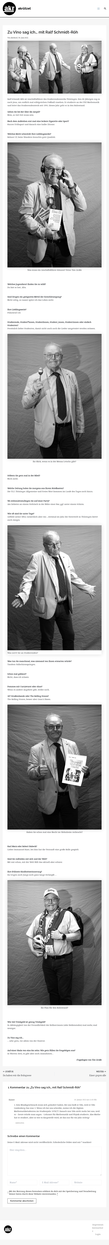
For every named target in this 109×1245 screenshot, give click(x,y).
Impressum (97, 1224)
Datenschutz (97, 1229)
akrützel (24, 8)
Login (98, 1234)
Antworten (19, 1123)
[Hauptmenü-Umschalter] (98, 8)
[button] (105, 8)
